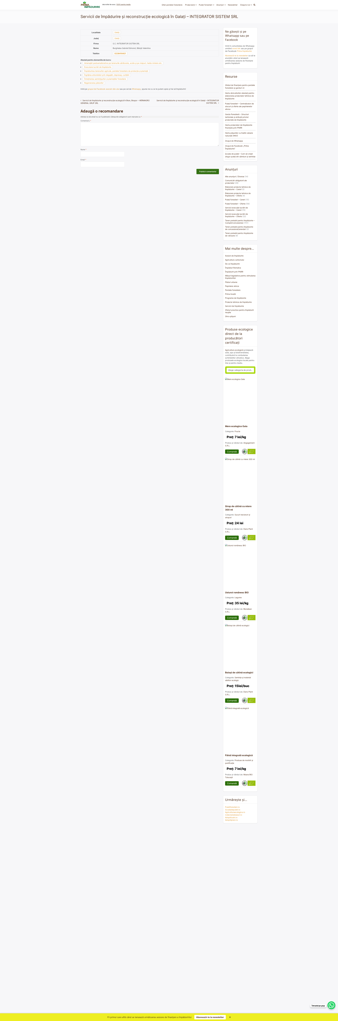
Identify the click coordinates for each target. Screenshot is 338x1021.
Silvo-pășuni (230, 316)
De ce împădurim (232, 264)
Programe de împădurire (235, 298)
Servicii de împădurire (234, 306)
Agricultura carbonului (234, 260)
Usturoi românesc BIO (237, 592)
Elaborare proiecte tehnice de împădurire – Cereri (238, 188)
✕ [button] (230, 1017)
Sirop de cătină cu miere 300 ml (238, 508)
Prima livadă (230, 294)
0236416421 (120, 53)
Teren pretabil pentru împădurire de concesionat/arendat (239, 228)
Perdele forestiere (232, 290)
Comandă (232, 451)
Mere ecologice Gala (236, 426)
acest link (236, 48)
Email (83, 160)
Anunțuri (220, 5)
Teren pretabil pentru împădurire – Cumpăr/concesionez (240, 221)
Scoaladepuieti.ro (232, 810)
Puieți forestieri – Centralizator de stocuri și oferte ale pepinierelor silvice (239, 106)
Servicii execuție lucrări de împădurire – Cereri (236, 209)
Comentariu (86, 121)
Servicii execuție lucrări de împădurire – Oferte (236, 215)
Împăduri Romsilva (233, 268)
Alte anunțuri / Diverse (234, 176)
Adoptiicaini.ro (231, 817)
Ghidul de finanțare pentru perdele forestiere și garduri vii (240, 86)
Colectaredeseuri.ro (233, 815)
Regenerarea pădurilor (94, 83)
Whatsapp (136, 89)
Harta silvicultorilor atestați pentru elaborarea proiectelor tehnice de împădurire (239, 96)
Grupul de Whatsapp (234, 141)
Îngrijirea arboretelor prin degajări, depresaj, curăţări (106, 75)
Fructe (237, 431)
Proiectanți (190, 5)
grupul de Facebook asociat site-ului (103, 89)
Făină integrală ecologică (239, 755)
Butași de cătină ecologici (239, 672)
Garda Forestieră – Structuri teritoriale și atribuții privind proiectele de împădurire (237, 117)
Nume (83, 150)
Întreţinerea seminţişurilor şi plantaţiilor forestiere (105, 79)
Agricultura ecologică (234, 350)
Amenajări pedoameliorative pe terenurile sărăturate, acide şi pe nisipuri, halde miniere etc (123, 63)
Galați (116, 32)
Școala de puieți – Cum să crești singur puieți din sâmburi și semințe (240, 155)
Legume (238, 597)
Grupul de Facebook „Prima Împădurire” (237, 147)
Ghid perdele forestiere (172, 5)
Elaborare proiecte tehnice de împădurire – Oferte (238, 194)
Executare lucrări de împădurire (97, 67)
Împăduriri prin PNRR (234, 272)
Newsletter (233, 5)
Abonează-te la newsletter (236, 55)
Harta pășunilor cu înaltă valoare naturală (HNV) (239, 134)
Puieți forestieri (205, 5)
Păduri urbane (231, 282)
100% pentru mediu (123, 4)
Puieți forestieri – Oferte (235, 204)
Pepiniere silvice (232, 286)
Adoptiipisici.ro (231, 820)
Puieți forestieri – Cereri (235, 199)
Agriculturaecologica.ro (235, 812)
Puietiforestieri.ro (232, 807)
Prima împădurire (244, 51)
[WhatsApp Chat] (331, 1005)
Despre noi (245, 5)
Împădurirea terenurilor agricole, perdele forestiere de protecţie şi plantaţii (116, 71)
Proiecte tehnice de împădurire (238, 302)
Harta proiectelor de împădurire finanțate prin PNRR (238, 126)
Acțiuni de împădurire (234, 256)
